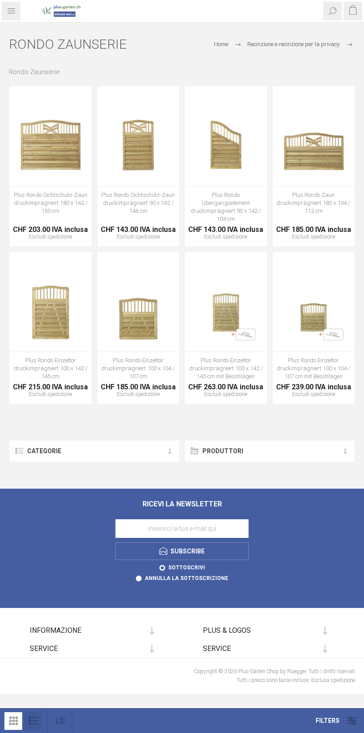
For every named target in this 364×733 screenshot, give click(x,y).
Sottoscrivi (186, 567)
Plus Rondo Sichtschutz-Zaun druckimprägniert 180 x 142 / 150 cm (50, 203)
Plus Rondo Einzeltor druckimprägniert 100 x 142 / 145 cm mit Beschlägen (226, 368)
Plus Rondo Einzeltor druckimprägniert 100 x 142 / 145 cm (50, 368)
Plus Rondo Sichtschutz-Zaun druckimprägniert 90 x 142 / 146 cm (138, 203)
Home (221, 44)
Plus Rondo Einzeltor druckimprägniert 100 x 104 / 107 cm (138, 368)
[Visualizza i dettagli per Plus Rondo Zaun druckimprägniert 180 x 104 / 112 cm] (314, 145)
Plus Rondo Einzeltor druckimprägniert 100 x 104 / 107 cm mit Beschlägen (313, 368)
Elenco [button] (33, 721)
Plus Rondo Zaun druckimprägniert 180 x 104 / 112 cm (313, 203)
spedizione (59, 237)
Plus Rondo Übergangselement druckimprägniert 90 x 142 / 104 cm (225, 207)
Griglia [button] (13, 721)
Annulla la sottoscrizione (186, 578)
